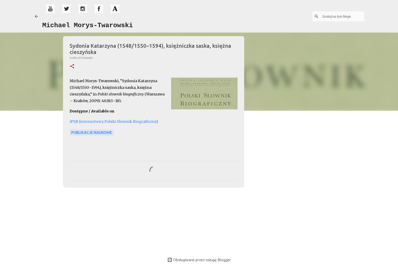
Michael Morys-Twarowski (87, 25)
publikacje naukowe (91, 132)
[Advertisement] (92, 220)
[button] (72, 66)
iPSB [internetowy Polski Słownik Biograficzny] (114, 121)
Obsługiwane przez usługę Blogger (201, 260)
